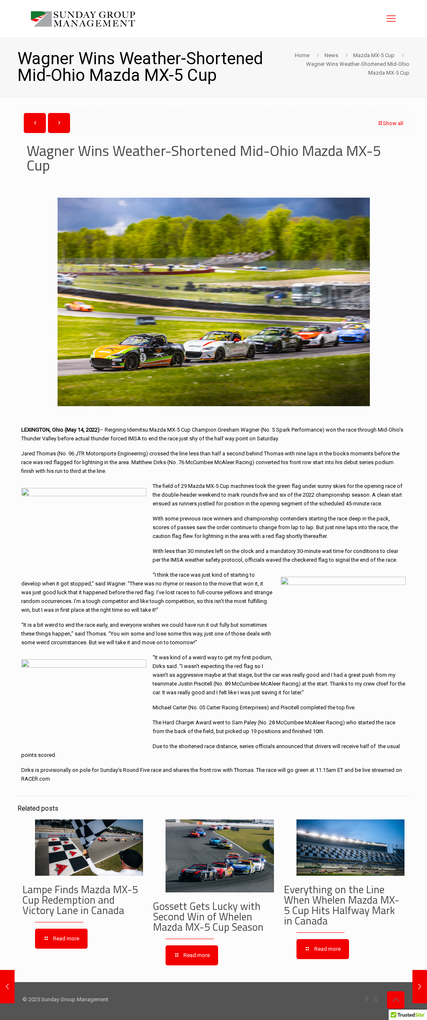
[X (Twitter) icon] (375, 999)
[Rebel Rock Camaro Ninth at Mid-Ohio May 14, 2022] (7, 986)
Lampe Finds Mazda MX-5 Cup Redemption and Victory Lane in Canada (80, 900)
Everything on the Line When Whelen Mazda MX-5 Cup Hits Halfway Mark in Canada (341, 905)
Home (302, 55)
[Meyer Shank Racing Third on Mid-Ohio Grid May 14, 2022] (419, 986)
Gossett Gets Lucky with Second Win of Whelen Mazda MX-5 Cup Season (208, 916)
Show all (393, 123)
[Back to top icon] (395, 1000)
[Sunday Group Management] (83, 19)
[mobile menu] (391, 19)
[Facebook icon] (367, 999)
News (331, 55)
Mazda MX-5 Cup (373, 55)
